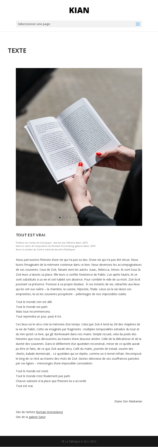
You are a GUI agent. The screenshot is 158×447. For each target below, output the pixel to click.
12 (98, 217)
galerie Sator (37, 417)
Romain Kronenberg (49, 412)
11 (94, 217)
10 (91, 217)
